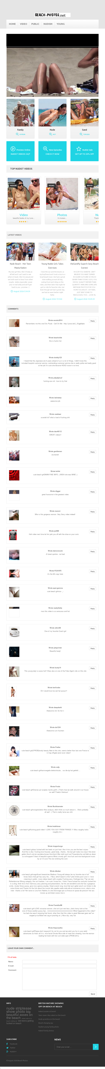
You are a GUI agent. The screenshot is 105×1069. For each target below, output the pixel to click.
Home (12, 24)
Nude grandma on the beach (49, 1019)
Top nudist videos (21, 168)
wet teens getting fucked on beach (20, 1022)
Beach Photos (23, 1060)
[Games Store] (52, 15)
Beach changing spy (45, 1023)
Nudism (48, 24)
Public (35, 24)
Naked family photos (46, 1031)
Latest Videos (15, 235)
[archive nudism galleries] (23, 193)
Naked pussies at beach (47, 1011)
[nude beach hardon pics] (62, 193)
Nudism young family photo (48, 1027)
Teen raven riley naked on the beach (52, 1015)
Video (23, 24)
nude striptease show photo (18, 1009)
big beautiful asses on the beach (19, 1014)
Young (61, 24)
